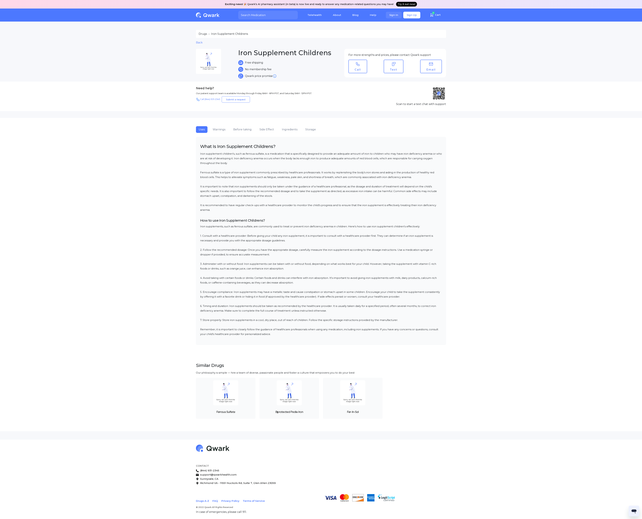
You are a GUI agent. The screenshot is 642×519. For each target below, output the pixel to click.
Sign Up (412, 15)
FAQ (215, 500)
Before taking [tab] (242, 129)
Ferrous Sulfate (225, 412)
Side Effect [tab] (266, 129)
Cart (437, 14)
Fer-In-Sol (353, 412)
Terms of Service (254, 500)
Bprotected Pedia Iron (289, 412)
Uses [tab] (202, 129)
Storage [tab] (310, 129)
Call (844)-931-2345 (210, 99)
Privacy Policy (230, 500)
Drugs (203, 33)
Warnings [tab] (219, 129)
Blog (355, 15)
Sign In (393, 15)
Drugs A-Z (202, 500)
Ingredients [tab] (289, 129)
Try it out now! (406, 4)
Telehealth (314, 15)
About (337, 15)
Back (199, 42)
